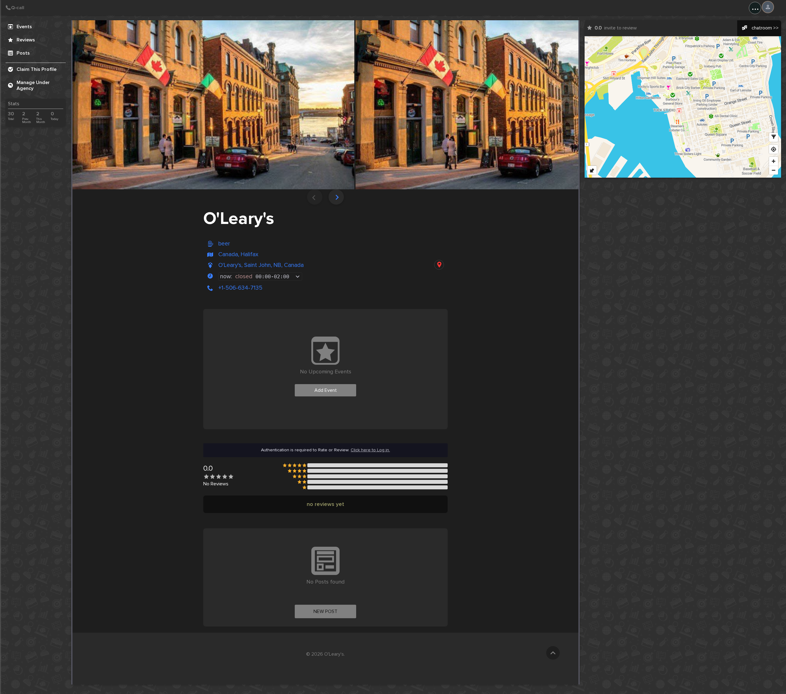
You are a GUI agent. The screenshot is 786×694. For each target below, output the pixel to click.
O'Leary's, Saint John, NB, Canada (261, 265)
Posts (23, 53)
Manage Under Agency (33, 85)
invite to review (616, 28)
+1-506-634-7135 (240, 287)
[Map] (683, 107)
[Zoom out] (773, 170)
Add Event (325, 390)
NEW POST (325, 611)
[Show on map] (439, 265)
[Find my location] (773, 149)
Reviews (26, 40)
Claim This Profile (36, 69)
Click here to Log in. (370, 450)
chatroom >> (765, 28)
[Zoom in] (773, 161)
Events (24, 27)
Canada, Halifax (238, 254)
